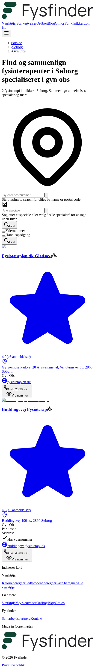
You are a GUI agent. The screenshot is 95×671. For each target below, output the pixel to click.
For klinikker (74, 23)
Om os (60, 23)
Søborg (17, 47)
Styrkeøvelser (26, 23)
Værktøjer (9, 23)
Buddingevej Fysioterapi (25, 409)
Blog (51, 23)
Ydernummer (15, 231)
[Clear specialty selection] (46, 210)
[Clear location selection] (46, 195)
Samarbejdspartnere (16, 618)
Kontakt (36, 618)
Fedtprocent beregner (40, 583)
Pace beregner (66, 583)
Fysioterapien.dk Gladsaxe (27, 255)
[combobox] (23, 195)
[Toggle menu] (6, 33)
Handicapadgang (18, 235)
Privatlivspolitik (13, 665)
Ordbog (42, 23)
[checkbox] (4, 232)
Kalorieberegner (13, 583)
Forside (16, 43)
